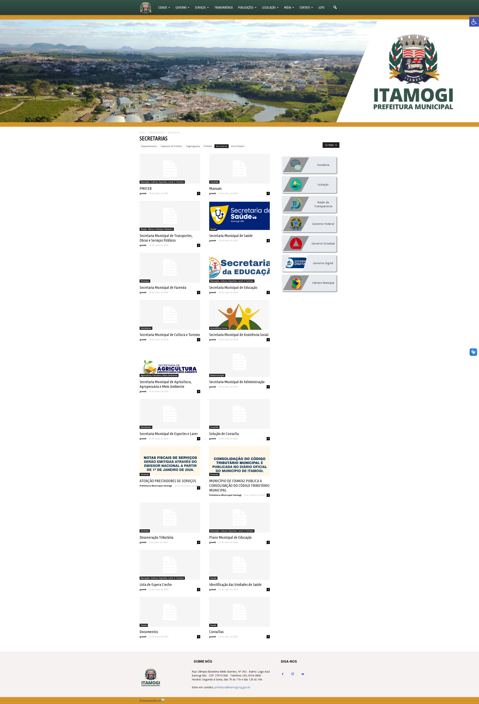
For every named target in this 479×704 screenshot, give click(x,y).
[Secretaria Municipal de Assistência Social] (239, 315)
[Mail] (302, 674)
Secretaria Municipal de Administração (237, 381)
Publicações (246, 7)
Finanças (145, 281)
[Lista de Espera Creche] (170, 565)
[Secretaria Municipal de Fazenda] (170, 268)
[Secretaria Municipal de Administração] (239, 362)
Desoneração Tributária (156, 537)
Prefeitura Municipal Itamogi (156, 485)
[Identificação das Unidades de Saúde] (239, 565)
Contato (305, 7)
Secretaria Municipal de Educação (233, 287)
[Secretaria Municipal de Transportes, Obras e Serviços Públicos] (170, 216)
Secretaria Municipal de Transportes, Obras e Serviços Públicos (166, 237)
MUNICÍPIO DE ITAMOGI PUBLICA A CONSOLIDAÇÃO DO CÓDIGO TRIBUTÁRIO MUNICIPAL (239, 485)
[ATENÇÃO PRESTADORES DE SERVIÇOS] (170, 461)
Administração (217, 375)
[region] (239, 70)
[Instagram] (292, 674)
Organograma (193, 146)
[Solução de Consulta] (239, 414)
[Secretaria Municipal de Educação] (239, 268)
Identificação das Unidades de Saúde (235, 584)
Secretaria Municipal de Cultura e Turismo (170, 334)
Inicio (142, 132)
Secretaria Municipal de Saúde (231, 235)
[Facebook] (282, 674)
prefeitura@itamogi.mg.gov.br (232, 687)
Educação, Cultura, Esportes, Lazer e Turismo (162, 182)
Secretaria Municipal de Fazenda (163, 287)
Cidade (162, 7)
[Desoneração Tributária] (170, 518)
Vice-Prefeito (237, 146)
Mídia (287, 7)
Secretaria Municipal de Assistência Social (239, 334)
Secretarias (221, 146)
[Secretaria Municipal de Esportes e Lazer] (170, 414)
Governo (181, 7)
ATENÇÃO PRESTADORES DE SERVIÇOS (168, 480)
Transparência (223, 7)
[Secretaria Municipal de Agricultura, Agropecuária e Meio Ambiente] (170, 362)
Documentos (149, 631)
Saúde (213, 229)
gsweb (143, 193)
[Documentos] (170, 612)
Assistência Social (219, 328)
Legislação (269, 7)
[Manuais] (239, 169)
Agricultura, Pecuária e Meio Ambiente (159, 375)
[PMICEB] (170, 169)
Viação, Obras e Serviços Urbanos (157, 229)
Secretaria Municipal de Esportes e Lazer (169, 433)
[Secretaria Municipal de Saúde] (239, 216)
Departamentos (149, 146)
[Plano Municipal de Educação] (239, 518)
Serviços (200, 7)
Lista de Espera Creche (156, 584)
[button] (474, 22)
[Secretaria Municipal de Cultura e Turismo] (170, 315)
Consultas (216, 631)
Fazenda (214, 182)
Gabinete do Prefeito (171, 146)
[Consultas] (239, 612)
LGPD (321, 7)
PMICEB (146, 188)
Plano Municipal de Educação (230, 537)
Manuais (215, 188)
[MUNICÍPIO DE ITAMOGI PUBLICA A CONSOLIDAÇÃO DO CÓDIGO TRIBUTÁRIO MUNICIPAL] (239, 461)
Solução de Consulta (224, 433)
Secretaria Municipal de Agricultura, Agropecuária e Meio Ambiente (166, 384)
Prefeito (208, 146)
